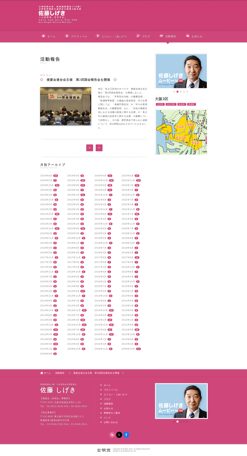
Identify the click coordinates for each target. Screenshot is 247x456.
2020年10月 (47, 228)
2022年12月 (101, 195)
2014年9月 (128, 296)
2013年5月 (128, 315)
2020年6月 (46, 233)
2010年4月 (73, 344)
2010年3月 (101, 344)
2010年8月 (73, 339)
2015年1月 (128, 291)
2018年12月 (101, 243)
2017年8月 (128, 257)
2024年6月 (46, 175)
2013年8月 (46, 315)
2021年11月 (128, 209)
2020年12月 (101, 224)
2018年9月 (46, 248)
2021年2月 (46, 224)
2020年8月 (101, 228)
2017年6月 (73, 262)
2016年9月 (101, 272)
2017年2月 (73, 267)
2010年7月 (101, 339)
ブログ (146, 36)
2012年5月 (128, 329)
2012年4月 (46, 334)
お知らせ (197, 36)
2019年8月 (128, 238)
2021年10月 (47, 214)
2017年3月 (46, 267)
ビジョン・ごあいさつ (114, 36)
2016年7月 (46, 276)
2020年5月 (73, 233)
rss (112, 435)
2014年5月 (128, 300)
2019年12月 (128, 233)
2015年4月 (46, 291)
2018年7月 (101, 248)
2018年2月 (128, 252)
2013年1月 (128, 320)
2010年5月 (46, 344)
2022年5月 (73, 204)
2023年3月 (128, 190)
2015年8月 (73, 286)
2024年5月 (73, 175)
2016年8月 (128, 272)
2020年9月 (73, 228)
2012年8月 (46, 329)
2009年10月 (128, 349)
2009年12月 (74, 349)
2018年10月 (128, 243)
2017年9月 (101, 257)
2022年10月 (47, 200)
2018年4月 (73, 252)
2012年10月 (101, 325)
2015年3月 (73, 291)
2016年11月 (47, 272)
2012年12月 (47, 325)
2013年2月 (101, 320)
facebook (126, 435)
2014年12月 (47, 296)
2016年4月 (128, 276)
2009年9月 (46, 353)
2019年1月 (73, 243)
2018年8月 (73, 248)
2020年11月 (128, 224)
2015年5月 (128, 286)
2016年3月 (46, 281)
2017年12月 (47, 257)
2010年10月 (128, 334)
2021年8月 (101, 214)
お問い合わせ (111, 422)
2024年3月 (128, 175)
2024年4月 (101, 175)
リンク (107, 417)
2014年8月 (46, 300)
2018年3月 (101, 252)
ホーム (52, 36)
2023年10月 (47, 185)
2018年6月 (128, 248)
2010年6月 (128, 339)
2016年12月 (128, 267)
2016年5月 (101, 276)
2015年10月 (128, 281)
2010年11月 (101, 334)
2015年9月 (46, 286)
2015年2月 (101, 291)
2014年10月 (101, 296)
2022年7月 (128, 200)
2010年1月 (46, 349)
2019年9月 (101, 238)
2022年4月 (101, 204)
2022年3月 (128, 204)
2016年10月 (74, 272)
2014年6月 (101, 300)
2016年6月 (73, 276)
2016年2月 (73, 281)
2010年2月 (128, 344)
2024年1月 (73, 180)
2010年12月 (74, 334)
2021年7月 (128, 214)
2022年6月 (46, 204)
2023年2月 (46, 195)
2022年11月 (128, 195)
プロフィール (79, 36)
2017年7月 (46, 262)
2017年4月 (128, 262)
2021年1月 (73, 224)
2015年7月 (101, 286)
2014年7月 (73, 300)
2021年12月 (101, 209)
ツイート (137, 70)
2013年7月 (73, 315)
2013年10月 (101, 310)
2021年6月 (46, 219)
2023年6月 (46, 190)
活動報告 (60, 373)
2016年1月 (101, 281)
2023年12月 (101, 180)
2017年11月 (74, 257)
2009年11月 (101, 349)
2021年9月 (73, 214)
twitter (119, 435)
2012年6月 (101, 329)
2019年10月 (74, 238)
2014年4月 (46, 305)
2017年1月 (101, 267)
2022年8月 (101, 200)
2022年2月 (46, 209)
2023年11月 (128, 180)
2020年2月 (101, 233)
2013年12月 (47, 310)
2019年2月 (46, 243)
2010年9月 (46, 339)
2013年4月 (46, 320)
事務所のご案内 (112, 413)
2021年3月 (128, 219)
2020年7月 (128, 228)
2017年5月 (101, 262)
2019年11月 (47, 238)
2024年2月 (46, 180)
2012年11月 (74, 325)
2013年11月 (74, 310)
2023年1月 (73, 195)
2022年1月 (73, 209)
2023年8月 (101, 185)
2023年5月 (73, 190)
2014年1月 (128, 305)
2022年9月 (73, 200)
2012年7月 (73, 329)
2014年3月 (73, 305)
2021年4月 (101, 219)
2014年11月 (74, 296)
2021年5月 (73, 219)
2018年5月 (46, 252)
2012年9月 (128, 325)
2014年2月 (101, 305)
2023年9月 (73, 185)
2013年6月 (101, 315)
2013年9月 (128, 310)
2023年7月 (128, 185)
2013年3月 (73, 320)
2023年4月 (101, 190)
